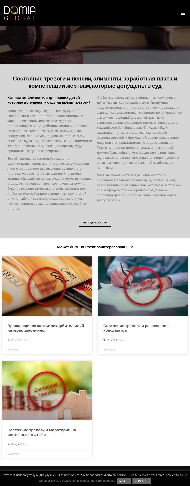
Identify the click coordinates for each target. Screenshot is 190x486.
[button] (182, 13)
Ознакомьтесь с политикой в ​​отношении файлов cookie (77, 480)
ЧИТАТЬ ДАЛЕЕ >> (16, 340)
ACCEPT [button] (124, 480)
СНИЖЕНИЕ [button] (142, 480)
